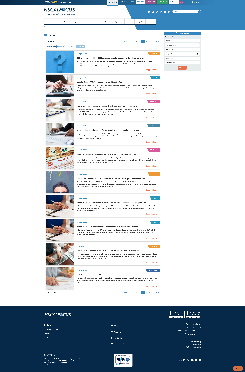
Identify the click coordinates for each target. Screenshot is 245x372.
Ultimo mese (60, 46)
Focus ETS (150, 22)
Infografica (140, 22)
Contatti (69, 2)
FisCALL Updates (50, 338)
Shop (116, 326)
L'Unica (172, 2)
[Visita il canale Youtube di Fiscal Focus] (161, 11)
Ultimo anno (70, 46)
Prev (125, 41)
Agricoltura (118, 22)
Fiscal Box (140, 2)
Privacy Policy (196, 341)
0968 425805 (194, 334)
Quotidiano (49, 22)
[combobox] (186, 11)
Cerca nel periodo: (51, 46)
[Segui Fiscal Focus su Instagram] (157, 11)
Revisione (129, 22)
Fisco (58, 22)
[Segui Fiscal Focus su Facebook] (149, 11)
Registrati (196, 2)
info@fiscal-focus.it (54, 365)
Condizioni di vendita (51, 329)
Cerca (183, 68)
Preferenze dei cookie (193, 347)
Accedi (188, 2)
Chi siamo (63, 2)
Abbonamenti (151, 2)
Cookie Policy (196, 344)
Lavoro (66, 22)
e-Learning (163, 2)
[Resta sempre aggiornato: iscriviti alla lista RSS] (169, 11)
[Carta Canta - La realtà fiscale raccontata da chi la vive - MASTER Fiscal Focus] (51, 2)
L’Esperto (76, 22)
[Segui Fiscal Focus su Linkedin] (165, 11)
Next (157, 41)
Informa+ (108, 22)
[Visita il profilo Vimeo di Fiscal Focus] (153, 11)
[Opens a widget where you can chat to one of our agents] (238, 368)
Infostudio (98, 22)
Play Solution (87, 22)
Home (45, 27)
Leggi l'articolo (151, 69)
